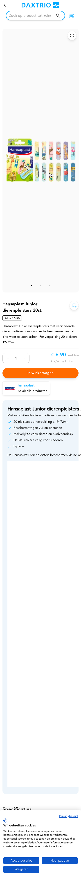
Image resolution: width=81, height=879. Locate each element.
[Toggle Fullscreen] (71, 35)
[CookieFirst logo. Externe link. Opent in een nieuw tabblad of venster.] (5, 821)
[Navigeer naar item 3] (49, 285)
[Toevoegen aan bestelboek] (74, 305)
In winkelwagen (40, 373)
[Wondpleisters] (4, 5)
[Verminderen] (8, 358)
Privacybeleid (68, 816)
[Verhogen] (23, 358)
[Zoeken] (58, 15)
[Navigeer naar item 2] (40, 285)
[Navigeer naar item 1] (31, 285)
